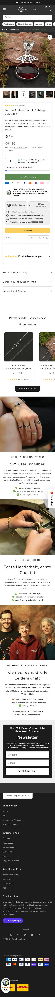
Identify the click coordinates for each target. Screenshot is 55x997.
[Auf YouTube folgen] (31, 935)
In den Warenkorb (27, 177)
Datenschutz (8, 883)
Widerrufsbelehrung (11, 874)
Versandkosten (20, 147)
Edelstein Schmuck (25, 24)
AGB (5, 888)
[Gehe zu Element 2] (15, 94)
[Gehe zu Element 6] (49, 94)
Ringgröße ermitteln (11, 860)
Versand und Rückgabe (12, 820)
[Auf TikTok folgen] (38, 935)
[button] (51, 498)
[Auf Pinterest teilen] (43, 238)
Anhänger (39, 24)
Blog (5, 856)
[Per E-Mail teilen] (47, 238)
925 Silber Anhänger (11, 30)
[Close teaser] (47, 509)
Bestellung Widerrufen (18, 795)
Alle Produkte (9, 24)
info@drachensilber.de (30, 715)
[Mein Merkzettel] (50, 7)
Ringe (49, 24)
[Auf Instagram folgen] (18, 935)
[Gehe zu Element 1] (6, 94)
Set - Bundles (8, 847)
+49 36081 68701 (36, 222)
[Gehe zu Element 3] (23, 94)
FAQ (4, 815)
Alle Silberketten (27, 388)
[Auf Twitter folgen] (11, 935)
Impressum (7, 879)
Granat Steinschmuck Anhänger (35, 30)
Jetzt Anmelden (27, 771)
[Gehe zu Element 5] (40, 94)
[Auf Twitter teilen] (40, 238)
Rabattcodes (8, 843)
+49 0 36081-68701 (34, 711)
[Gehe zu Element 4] (32, 94)
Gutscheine (7, 852)
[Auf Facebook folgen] (4, 935)
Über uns (6, 838)
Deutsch (26, 929)
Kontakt (6, 811)
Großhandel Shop (10, 824)
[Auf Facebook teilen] (36, 238)
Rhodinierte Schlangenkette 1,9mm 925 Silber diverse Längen (19, 367)
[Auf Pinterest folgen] (24, 935)
